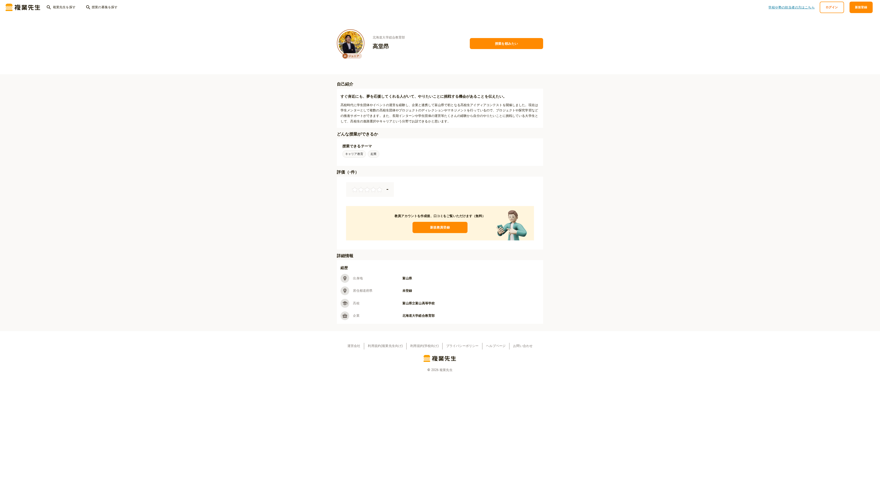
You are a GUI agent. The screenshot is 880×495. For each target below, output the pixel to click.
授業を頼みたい (506, 43)
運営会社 (353, 346)
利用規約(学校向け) (424, 346)
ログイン (832, 7)
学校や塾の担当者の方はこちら (791, 7)
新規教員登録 (440, 227)
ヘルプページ (496, 346)
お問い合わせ (523, 346)
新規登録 (861, 7)
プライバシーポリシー (462, 346)
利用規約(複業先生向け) (385, 346)
